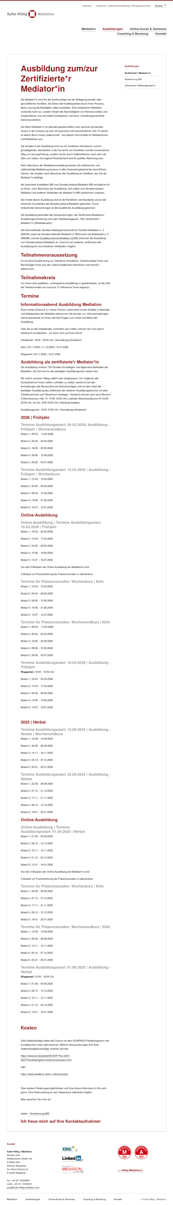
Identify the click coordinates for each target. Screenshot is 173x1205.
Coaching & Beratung (132, 33)
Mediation (89, 29)
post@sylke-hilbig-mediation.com (23, 1187)
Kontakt (160, 33)
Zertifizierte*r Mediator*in (138, 73)
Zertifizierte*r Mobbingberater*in (140, 85)
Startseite (86, 5)
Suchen (165, 5)
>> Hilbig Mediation (129, 1170)
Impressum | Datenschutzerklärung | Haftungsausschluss (123, 5)
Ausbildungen (113, 29)
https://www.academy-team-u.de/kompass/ (44, 1074)
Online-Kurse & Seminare (148, 29)
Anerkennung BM (39, 1113)
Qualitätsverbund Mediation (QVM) (59, 238)
